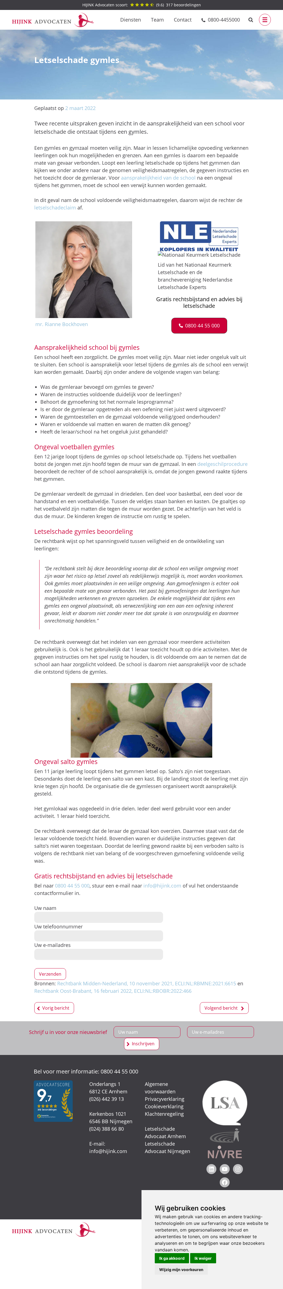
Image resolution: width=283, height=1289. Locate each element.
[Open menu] (265, 20)
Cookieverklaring (164, 1106)
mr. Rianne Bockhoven (61, 324)
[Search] (251, 20)
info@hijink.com (162, 885)
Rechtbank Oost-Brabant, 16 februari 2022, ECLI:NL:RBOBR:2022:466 (113, 991)
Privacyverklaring (164, 1099)
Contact (183, 19)
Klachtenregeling (164, 1114)
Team (157, 19)
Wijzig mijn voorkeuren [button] (181, 1269)
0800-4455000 (224, 19)
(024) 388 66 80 (106, 1128)
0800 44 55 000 (72, 885)
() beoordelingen (141, 4)
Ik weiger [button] (203, 1258)
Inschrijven (143, 1044)
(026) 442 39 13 (106, 1099)
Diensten (130, 19)
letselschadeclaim (55, 207)
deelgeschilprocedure (222, 464)
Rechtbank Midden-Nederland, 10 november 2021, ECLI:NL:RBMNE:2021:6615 (146, 983)
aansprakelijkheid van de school (158, 177)
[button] (199, 326)
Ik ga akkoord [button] (172, 1258)
